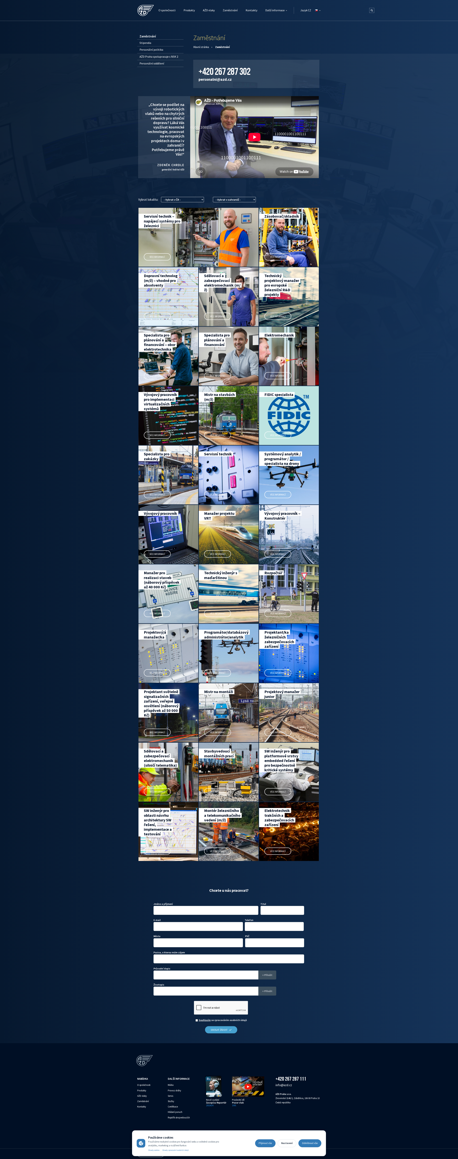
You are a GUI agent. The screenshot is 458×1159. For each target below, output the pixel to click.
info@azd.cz (284, 1085)
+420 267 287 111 (291, 1078)
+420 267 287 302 (224, 71)
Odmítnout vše (310, 1143)
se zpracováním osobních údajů (223, 1020)
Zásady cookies (154, 1150)
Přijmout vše (265, 1143)
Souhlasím (205, 1020)
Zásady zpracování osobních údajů (175, 1150)
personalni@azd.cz (215, 79)
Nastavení (287, 1143)
